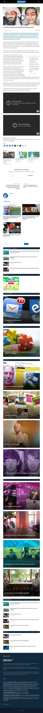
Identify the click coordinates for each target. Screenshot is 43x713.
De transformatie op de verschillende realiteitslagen (16, 593)
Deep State (36, 684)
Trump (6, 698)
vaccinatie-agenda (14, 698)
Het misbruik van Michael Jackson (12, 506)
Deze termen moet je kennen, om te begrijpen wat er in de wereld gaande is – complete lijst (19, 352)
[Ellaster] (21, 1)
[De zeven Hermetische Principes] (6, 264)
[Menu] (4, 2)
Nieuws (36, 30)
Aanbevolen (14, 248)
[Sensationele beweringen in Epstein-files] (21, 376)
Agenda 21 (5, 682)
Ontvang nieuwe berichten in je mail (12, 320)
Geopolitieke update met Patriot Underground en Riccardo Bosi (19, 564)
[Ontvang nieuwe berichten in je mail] (21, 310)
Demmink (5, 686)
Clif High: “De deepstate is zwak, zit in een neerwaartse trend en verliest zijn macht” (24, 268)
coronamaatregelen (8, 684)
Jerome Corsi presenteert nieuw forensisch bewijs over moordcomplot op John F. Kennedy (8, 160)
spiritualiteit (27, 695)
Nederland (5, 296)
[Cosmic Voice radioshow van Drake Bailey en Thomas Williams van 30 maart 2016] (33, 154)
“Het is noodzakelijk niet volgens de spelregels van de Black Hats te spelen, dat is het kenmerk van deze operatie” (24, 252)
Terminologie (6, 329)
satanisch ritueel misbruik (12, 695)
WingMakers (6, 700)
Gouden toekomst (33, 686)
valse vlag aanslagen (28, 698)
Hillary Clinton (6, 688)
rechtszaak (25, 692)
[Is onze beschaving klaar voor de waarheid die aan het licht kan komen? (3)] (6, 648)
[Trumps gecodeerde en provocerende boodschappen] (6, 627)
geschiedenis (27, 686)
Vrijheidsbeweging (35, 698)
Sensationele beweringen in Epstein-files (14, 386)
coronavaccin (17, 684)
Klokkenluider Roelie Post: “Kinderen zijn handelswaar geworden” (20, 535)
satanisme (22, 695)
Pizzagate (18, 692)
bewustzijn (24, 682)
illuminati (11, 688)
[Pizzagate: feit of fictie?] (21, 405)
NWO (18, 690)
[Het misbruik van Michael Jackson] (21, 496)
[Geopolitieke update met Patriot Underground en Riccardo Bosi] (21, 554)
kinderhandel (25, 688)
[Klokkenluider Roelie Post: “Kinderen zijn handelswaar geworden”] (21, 525)
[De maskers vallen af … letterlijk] (21, 434)
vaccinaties (22, 698)
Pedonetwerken (6, 482)
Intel (4, 540)
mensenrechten (36, 688)
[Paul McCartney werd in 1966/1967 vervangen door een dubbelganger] (21, 463)
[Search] (38, 2)
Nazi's (15, 690)
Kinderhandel (6, 511)
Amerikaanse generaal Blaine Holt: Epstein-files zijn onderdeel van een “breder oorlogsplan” (11, 217)
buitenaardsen (29, 682)
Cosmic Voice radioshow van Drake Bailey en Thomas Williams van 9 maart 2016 (30, 186)
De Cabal (5, 420)
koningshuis (31, 688)
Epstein (5, 391)
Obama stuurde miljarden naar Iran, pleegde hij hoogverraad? (12, 235)
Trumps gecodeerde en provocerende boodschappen (19, 625)
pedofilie (26, 690)
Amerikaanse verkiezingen (12, 682)
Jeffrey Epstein (18, 688)
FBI (15, 686)
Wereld (39, 30)
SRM (31, 695)
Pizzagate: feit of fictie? (10, 415)
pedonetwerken (9, 692)
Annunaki (19, 682)
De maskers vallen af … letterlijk (12, 444)
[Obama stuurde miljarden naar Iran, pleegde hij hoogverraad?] (12, 227)
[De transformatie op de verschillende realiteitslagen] (21, 582)
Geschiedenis (6, 449)
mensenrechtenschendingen (8, 690)
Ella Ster (5, 30)
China (34, 682)
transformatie (36, 695)
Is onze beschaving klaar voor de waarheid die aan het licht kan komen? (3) (23, 646)
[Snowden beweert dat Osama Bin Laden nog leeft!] (21, 16)
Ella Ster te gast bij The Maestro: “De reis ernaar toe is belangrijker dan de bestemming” (30, 217)
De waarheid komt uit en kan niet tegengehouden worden (21, 159)
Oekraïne (22, 690)
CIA (36, 682)
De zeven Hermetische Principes (15, 262)
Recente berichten (7, 248)
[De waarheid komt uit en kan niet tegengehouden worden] (21, 155)
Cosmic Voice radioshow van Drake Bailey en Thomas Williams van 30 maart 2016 (33, 158)
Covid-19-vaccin (31, 684)
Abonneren (30, 175)
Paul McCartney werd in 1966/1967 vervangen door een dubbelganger (21, 473)
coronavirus (24, 684)
